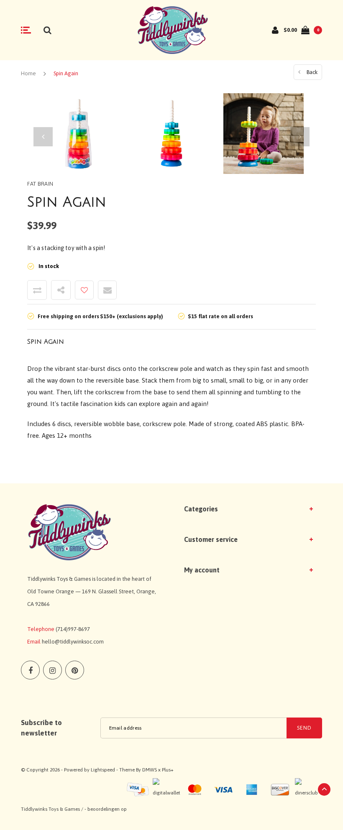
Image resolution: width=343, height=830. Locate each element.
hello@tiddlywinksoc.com (73, 641)
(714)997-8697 (73, 629)
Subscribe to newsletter (41, 727)
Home (28, 73)
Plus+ (168, 770)
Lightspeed (103, 770)
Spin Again (66, 73)
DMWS (149, 770)
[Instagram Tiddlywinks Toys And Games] (52, 670)
